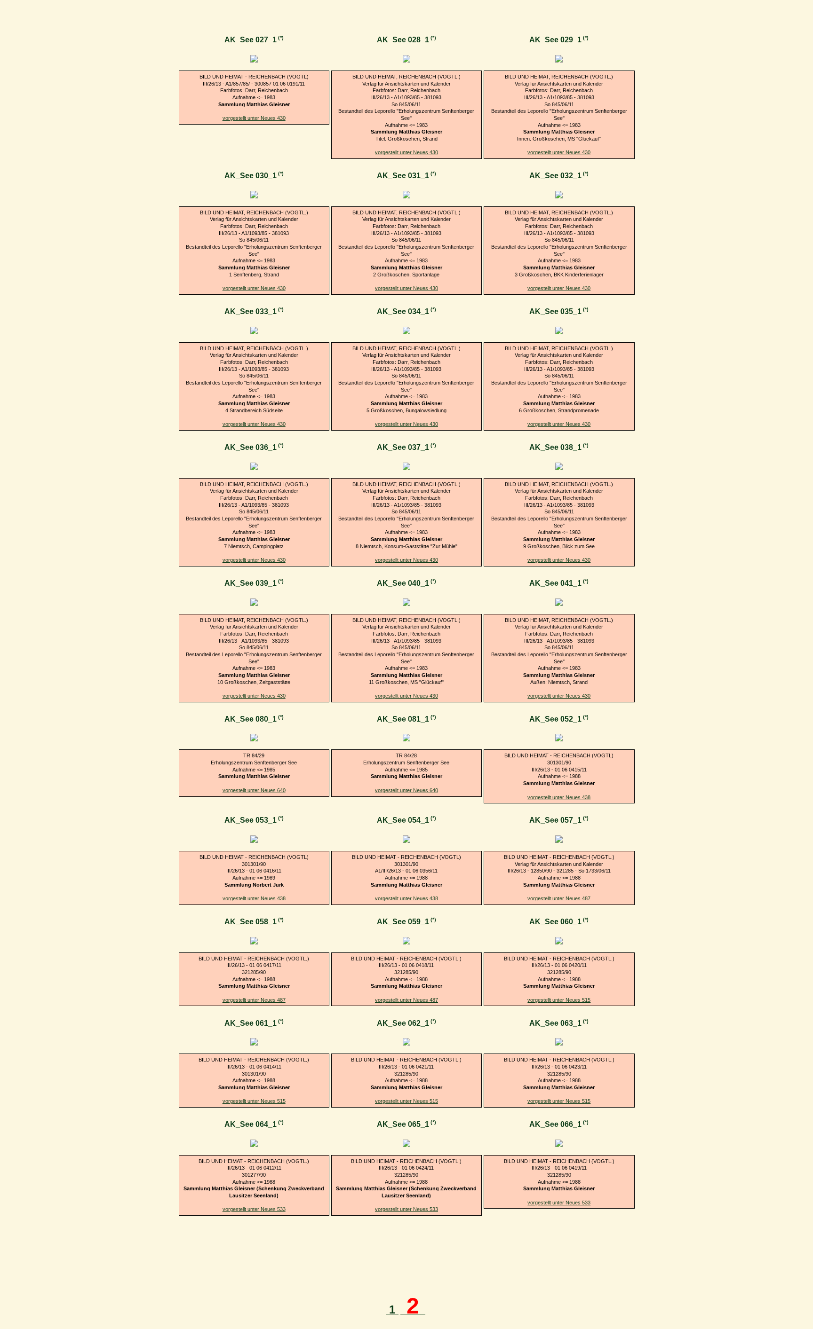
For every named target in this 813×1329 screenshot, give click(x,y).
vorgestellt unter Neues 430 (254, 118)
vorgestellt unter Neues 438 (558, 797)
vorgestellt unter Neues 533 (254, 1209)
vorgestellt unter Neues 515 (558, 1000)
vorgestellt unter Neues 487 (558, 898)
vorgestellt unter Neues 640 (254, 790)
